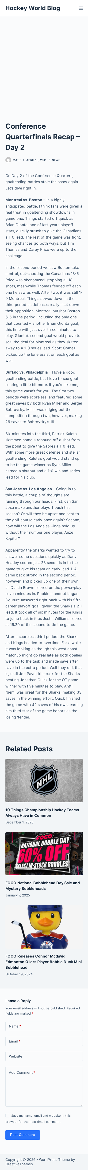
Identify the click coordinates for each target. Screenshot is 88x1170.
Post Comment (22, 1134)
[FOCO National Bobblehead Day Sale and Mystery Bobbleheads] (44, 854)
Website (15, 1056)
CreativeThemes (19, 1164)
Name (15, 1026)
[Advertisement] (44, 63)
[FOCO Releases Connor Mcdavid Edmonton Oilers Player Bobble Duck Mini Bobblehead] (44, 927)
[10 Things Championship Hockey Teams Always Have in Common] (44, 780)
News (56, 160)
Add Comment (22, 1072)
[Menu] (81, 8)
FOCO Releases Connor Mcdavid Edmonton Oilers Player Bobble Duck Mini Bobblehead (43, 962)
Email (14, 1041)
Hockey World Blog (32, 8)
